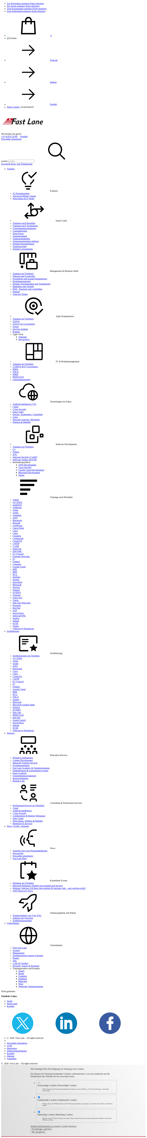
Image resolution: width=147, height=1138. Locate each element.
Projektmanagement (22, 281)
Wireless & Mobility (22, 422)
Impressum (12, 1048)
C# (14, 449)
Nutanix (16, 590)
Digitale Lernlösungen (23, 758)
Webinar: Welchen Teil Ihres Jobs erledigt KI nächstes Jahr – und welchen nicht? (49, 888)
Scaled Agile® (19, 720)
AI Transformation (21, 193)
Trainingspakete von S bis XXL (27, 915)
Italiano (53, 82)
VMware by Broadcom (23, 628)
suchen (4, 161)
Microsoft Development (29, 472)
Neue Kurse (18, 233)
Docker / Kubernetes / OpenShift (27, 414)
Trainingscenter (20, 246)
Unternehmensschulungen (24, 228)
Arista (15, 510)
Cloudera (17, 536)
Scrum (16, 326)
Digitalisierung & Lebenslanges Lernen (30, 770)
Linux (15, 417)
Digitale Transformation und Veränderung (31, 284)
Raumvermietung (20, 778)
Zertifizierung (13, 631)
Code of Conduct (20, 963)
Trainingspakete (20, 236)
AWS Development (27, 465)
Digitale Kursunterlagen (23, 244)
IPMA (15, 369)
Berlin (21, 973)
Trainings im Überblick (23, 273)
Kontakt (24, 136)
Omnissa (17, 595)
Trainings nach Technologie (25, 226)
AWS (15, 518)
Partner (16, 958)
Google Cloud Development (31, 470)
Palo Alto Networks (22, 603)
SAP (15, 610)
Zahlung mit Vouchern (23, 918)
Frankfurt (22, 976)
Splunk (16, 621)
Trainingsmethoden (21, 238)
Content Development (23, 760)
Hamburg (22, 979)
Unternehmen (13, 923)
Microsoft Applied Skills (24, 705)
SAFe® (16, 321)
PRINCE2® (18, 377)
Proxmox (17, 605)
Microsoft (17, 585)
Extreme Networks (21, 556)
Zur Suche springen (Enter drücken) (23, 6)
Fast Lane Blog (20, 858)
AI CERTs (17, 502)
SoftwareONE (19, 616)
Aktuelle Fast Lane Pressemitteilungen (30, 851)
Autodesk (17, 515)
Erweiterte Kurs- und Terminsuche (16, 164)
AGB (9, 1046)
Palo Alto (17, 712)
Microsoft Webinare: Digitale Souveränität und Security (38, 885)
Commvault (18, 538)
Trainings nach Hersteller (24, 223)
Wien (20, 984)
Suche (9, 1001)
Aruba (15, 512)
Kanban (16, 332)
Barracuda (17, 520)
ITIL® (16, 372)
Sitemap (10, 1056)
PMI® (15, 374)
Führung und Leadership (24, 276)
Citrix (15, 533)
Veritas (16, 626)
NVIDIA (17, 592)
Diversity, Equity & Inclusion (26, 966)
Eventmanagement (21, 765)
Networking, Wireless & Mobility (28, 821)
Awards (16, 950)
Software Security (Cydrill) (25, 457)
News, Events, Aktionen (18, 826)
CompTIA (17, 541)
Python (16, 452)
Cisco (15, 530)
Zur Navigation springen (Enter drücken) (25, 3)
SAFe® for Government (24, 324)
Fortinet (16, 561)
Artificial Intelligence (22, 810)
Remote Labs (19, 781)
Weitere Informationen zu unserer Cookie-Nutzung (53, 1126)
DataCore (17, 549)
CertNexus (17, 525)
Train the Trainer (20, 294)
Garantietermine (20, 231)
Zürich (21, 971)
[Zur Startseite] (22, 131)
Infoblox (16, 577)
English (53, 104)
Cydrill (16, 546)
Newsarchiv (18, 853)
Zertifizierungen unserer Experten (28, 955)
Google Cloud (19, 567)
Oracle (16, 600)
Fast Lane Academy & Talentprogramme (31, 768)
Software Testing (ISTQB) (25, 459)
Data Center (18, 412)
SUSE (15, 623)
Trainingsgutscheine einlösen (26, 241)
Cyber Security (19, 409)
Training (10, 169)
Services (10, 733)
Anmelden (11, 1058)
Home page (12, 1003)
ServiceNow (24, 339)
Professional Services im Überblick (28, 805)
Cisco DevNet (24, 467)
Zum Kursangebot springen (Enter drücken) (27, 8)
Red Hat (16, 608)
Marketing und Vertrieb (23, 286)
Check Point (18, 528)
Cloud (15, 407)
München (22, 981)
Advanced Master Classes (24, 196)
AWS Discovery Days (23, 891)
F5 (14, 559)
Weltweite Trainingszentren (30, 986)
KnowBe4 (17, 582)
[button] (27, 107)
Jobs (15, 960)
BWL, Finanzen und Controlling (27, 289)
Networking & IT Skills (23, 198)
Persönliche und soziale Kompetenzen (30, 279)
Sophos (16, 618)
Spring (21, 475)
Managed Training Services (25, 763)
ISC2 (15, 574)
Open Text (17, 597)
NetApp (16, 587)
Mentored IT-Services (22, 823)
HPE (15, 569)
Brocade (16, 523)
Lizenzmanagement (21, 379)
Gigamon (17, 564)
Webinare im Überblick (23, 883)
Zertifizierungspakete (22, 920)
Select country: (13, 107)
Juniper (16, 579)
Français (54, 60)
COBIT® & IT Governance (25, 366)
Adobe (16, 500)
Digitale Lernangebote (23, 249)
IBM (15, 572)
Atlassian (22, 337)
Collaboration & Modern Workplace (29, 816)
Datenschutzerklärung (17, 1051)
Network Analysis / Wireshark (26, 419)
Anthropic (17, 507)
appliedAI (17, 505)
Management (18, 953)
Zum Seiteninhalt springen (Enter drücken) (26, 11)
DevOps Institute (20, 329)
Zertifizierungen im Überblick (26, 656)
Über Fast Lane (20, 948)
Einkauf (16, 291)
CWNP (16, 543)
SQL (15, 454)
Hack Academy (20, 773)
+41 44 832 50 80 (9, 136)
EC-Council (18, 554)
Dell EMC (17, 551)
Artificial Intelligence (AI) (24, 404)
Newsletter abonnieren (11, 139)
